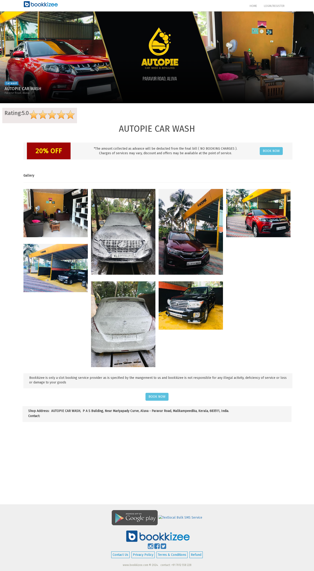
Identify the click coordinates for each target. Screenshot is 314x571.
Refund (196, 555)
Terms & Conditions (172, 555)
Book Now (271, 151)
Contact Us (120, 555)
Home (255, 6)
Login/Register (274, 6)
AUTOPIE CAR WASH (23, 88)
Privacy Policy (143, 555)
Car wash (11, 83)
